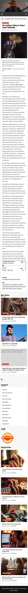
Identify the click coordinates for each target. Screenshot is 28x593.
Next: (14, 286)
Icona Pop (4, 396)
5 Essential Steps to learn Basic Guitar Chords (12, 470)
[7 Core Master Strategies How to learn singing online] (14, 539)
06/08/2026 (14, 553)
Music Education (6, 405)
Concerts (4, 389)
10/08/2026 (14, 526)
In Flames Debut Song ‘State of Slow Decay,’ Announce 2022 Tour (13, 318)
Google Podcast (20, 258)
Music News (5, 414)
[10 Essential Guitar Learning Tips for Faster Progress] (14, 486)
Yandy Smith (5, 23)
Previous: (11, 278)
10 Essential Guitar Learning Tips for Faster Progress (13, 497)
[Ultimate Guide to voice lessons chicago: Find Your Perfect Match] (14, 566)
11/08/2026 (14, 500)
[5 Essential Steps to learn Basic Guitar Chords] (14, 458)
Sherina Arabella (7, 30)
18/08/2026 (14, 472)
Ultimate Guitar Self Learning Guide (11, 524)
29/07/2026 (14, 580)
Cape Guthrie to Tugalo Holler (10, 344)
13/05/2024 (14, 321)
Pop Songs (5, 420)
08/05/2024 (14, 345)
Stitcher (10, 258)
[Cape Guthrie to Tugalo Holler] (14, 333)
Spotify (17, 256)
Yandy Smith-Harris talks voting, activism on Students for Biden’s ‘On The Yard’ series (14, 369)
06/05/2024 (14, 372)
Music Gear (5, 411)
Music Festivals (6, 408)
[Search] (26, 14)
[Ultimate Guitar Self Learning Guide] (14, 513)
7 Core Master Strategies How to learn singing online (12, 550)
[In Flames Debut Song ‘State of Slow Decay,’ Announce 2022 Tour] (14, 306)
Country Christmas (7, 392)
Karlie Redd (5, 402)
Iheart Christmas (6, 399)
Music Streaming (6, 417)
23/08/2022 (14, 30)
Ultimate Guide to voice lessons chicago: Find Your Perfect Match (14, 578)
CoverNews (23, 588)
